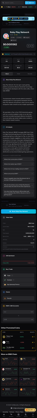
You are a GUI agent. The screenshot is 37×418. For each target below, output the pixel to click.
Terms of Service (29, 412)
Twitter (19, 37)
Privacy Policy (19, 412)
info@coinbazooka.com (19, 408)
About (7, 74)
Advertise (5, 412)
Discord (14, 40)
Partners (11, 412)
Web (13, 37)
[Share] (32, 45)
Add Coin (31, 2)
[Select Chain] (2, 7)
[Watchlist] (28, 45)
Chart (18, 74)
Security (30, 74)
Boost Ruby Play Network (20, 211)
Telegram (27, 37)
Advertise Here (30, 14)
